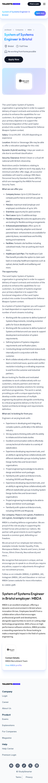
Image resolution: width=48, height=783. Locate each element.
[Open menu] (44, 4)
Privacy (29, 777)
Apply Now (40, 13)
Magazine (6, 738)
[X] (30, 766)
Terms (18, 777)
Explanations (8, 725)
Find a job (34, 4)
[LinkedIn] (37, 766)
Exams (5, 719)
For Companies (9, 731)
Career (5, 702)
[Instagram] (17, 766)
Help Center (8, 748)
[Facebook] (11, 766)
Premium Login (9, 755)
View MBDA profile (13, 665)
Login (4, 696)
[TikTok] (24, 766)
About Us (6, 708)
